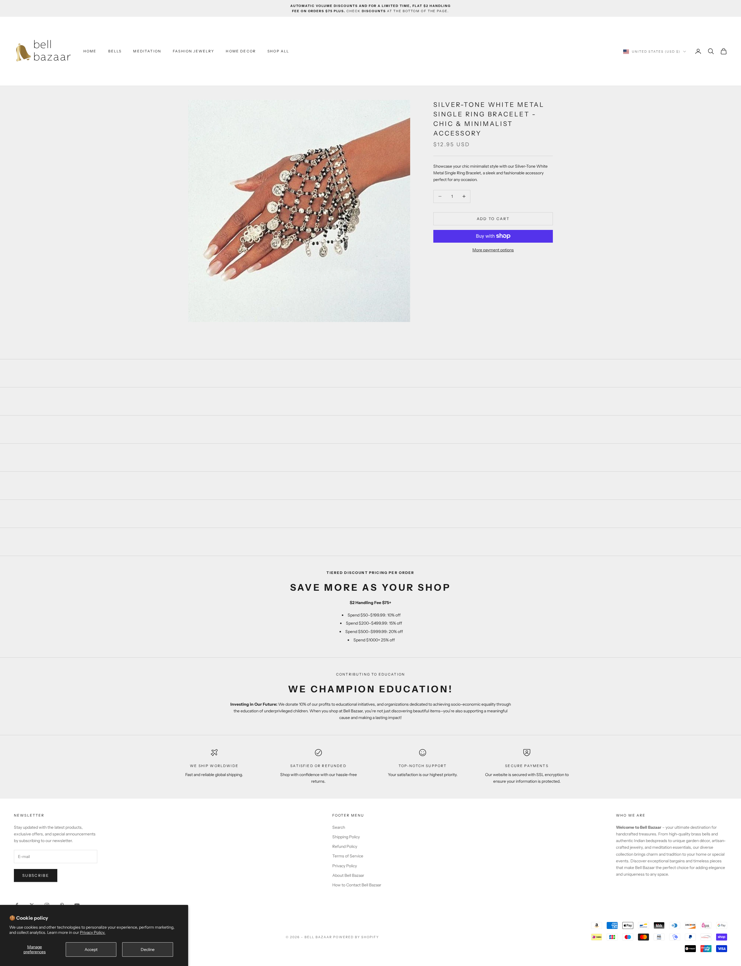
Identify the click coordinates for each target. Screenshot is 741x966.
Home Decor (241, 51)
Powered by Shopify (356, 937)
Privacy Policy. (92, 932)
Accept (91, 949)
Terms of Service (347, 856)
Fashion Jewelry (193, 51)
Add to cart (493, 218)
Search (338, 827)
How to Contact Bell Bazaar (356, 885)
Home (90, 51)
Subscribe (35, 875)
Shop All (278, 51)
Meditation (147, 51)
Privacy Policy (344, 865)
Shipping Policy (346, 836)
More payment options (493, 249)
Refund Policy (344, 846)
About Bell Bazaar (348, 875)
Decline (148, 949)
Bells (115, 51)
